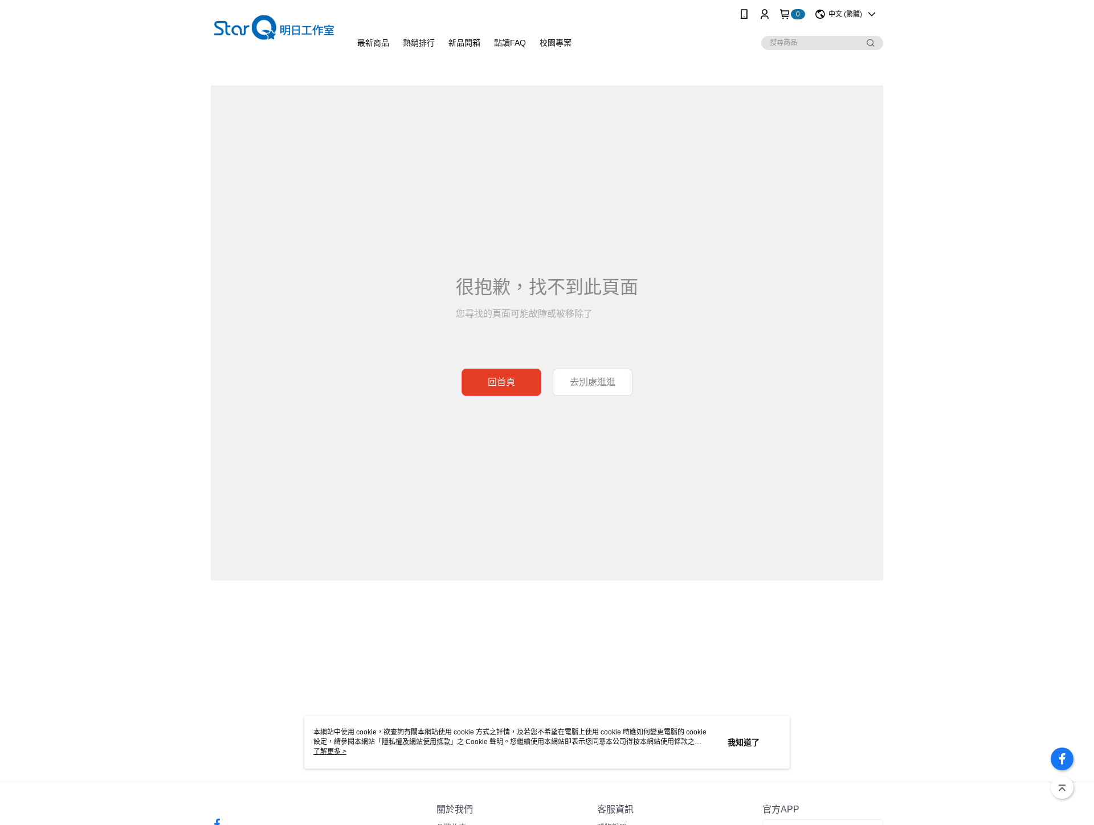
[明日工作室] (274, 29)
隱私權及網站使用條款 (416, 742)
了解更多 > (329, 751)
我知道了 (744, 742)
